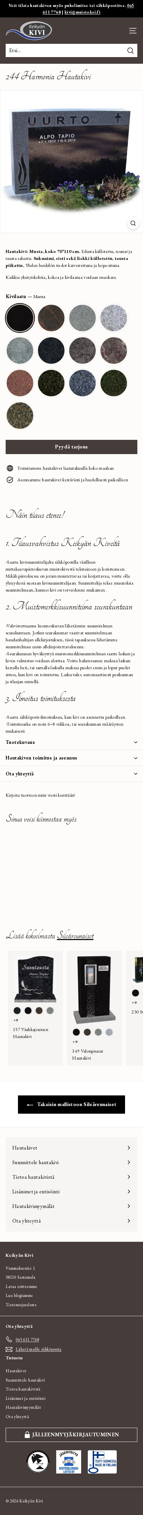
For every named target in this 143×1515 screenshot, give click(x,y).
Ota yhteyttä (20, 773)
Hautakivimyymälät (23, 1407)
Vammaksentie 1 (20, 1268)
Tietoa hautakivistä (23, 1389)
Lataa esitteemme (22, 1286)
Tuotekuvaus (20, 742)
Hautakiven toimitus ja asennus (41, 758)
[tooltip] (20, 318)
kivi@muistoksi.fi (82, 12)
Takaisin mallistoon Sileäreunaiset (76, 1104)
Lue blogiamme (19, 1295)
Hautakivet (16, 1371)
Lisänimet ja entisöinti (26, 1398)
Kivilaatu (25, 296)
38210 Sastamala (20, 1277)
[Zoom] (133, 223)
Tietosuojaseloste (21, 1305)
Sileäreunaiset (75, 935)
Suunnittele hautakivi (25, 1380)
